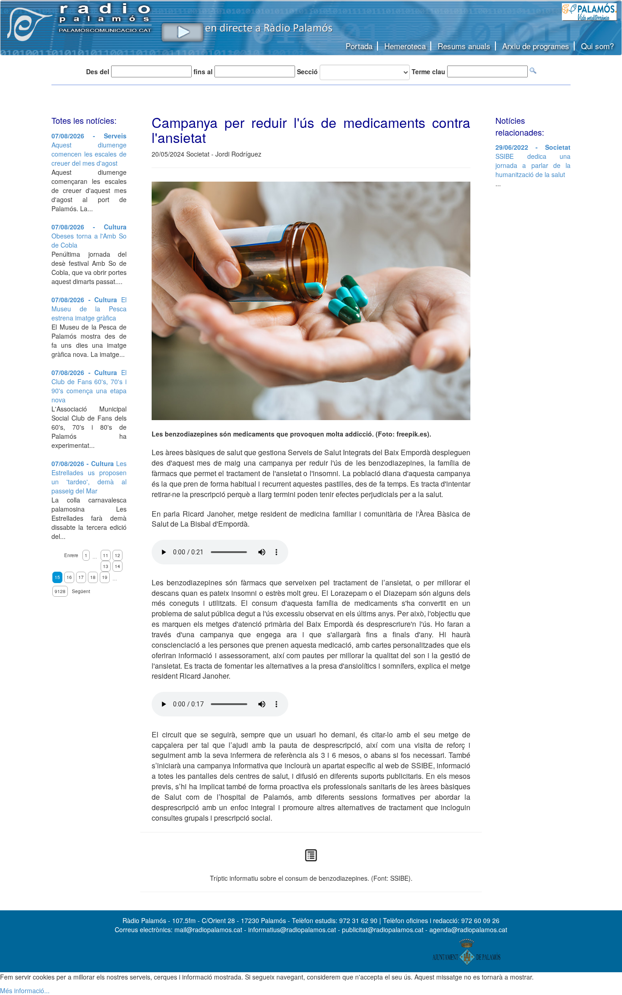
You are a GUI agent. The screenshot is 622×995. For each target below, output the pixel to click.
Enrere (71, 555)
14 (117, 566)
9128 (60, 591)
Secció (307, 71)
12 (117, 555)
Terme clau (428, 71)
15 (57, 577)
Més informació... (25, 990)
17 (81, 577)
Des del (97, 71)
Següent (81, 591)
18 (93, 577)
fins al (203, 71)
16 (69, 577)
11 (105, 555)
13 (105, 566)
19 (104, 577)
